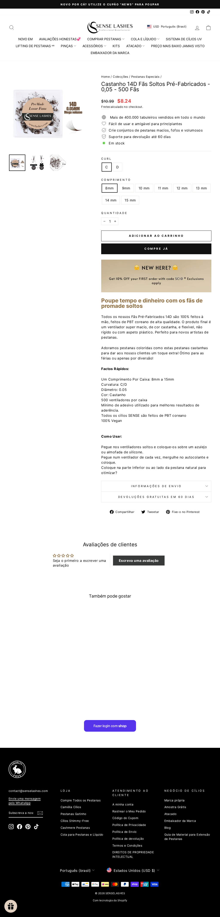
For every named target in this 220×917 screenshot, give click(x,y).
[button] (139, 560)
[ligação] (105, 769)
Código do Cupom (125, 818)
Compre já (156, 248)
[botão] (48, 111)
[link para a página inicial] (110, 27)
